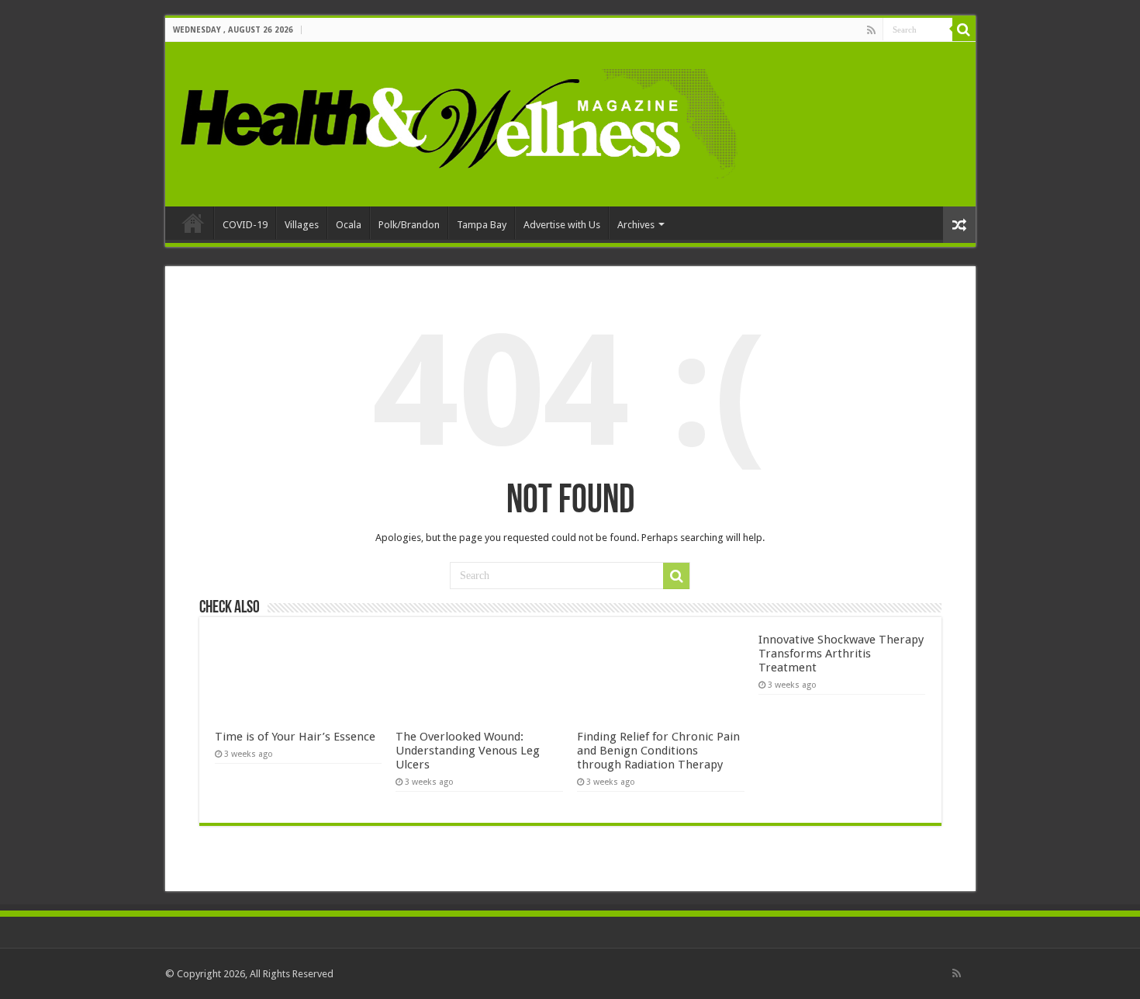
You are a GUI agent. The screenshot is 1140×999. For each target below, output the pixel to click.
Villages (302, 225)
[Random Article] (959, 224)
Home (193, 222)
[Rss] (871, 30)
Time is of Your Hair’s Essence (295, 737)
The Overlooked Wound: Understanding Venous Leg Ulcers (468, 751)
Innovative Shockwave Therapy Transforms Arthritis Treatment (841, 654)
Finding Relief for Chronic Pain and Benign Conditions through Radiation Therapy (658, 751)
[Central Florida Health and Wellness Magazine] (458, 121)
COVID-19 (245, 225)
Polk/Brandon (409, 225)
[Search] (964, 29)
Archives (636, 225)
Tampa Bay (481, 225)
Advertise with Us (561, 225)
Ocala (348, 225)
